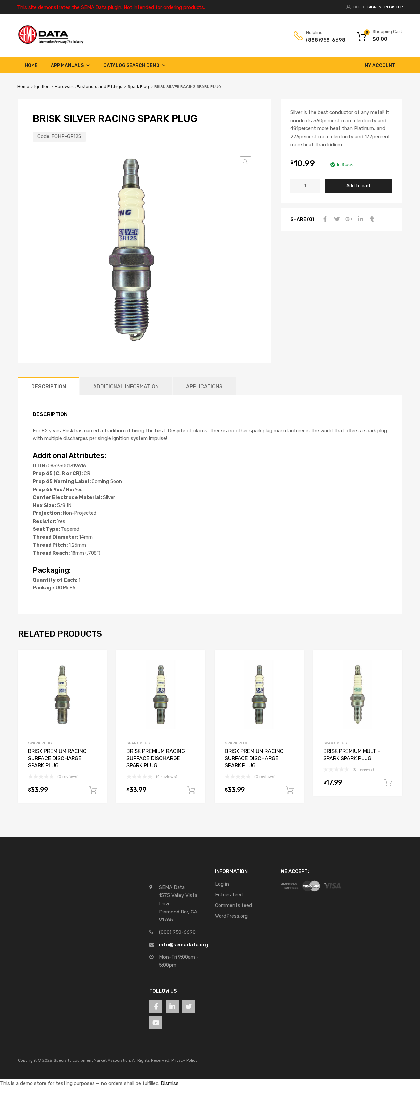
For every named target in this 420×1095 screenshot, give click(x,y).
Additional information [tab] (126, 386)
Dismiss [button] (169, 1083)
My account (380, 65)
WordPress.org (231, 916)
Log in (222, 884)
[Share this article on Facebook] (324, 219)
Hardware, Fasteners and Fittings (88, 86)
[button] (245, 161)
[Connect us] (155, 1006)
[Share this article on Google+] (348, 219)
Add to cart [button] (93, 790)
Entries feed (229, 895)
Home (31, 65)
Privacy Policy (184, 1060)
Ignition (42, 86)
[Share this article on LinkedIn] (359, 219)
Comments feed (233, 905)
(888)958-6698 (322, 40)
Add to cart (358, 185)
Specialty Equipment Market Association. (92, 1060)
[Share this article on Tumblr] (371, 219)
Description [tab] (48, 386)
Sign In (374, 7)
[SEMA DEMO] (51, 42)
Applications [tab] (204, 386)
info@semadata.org (183, 945)
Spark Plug (138, 86)
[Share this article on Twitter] (336, 219)
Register (393, 7)
